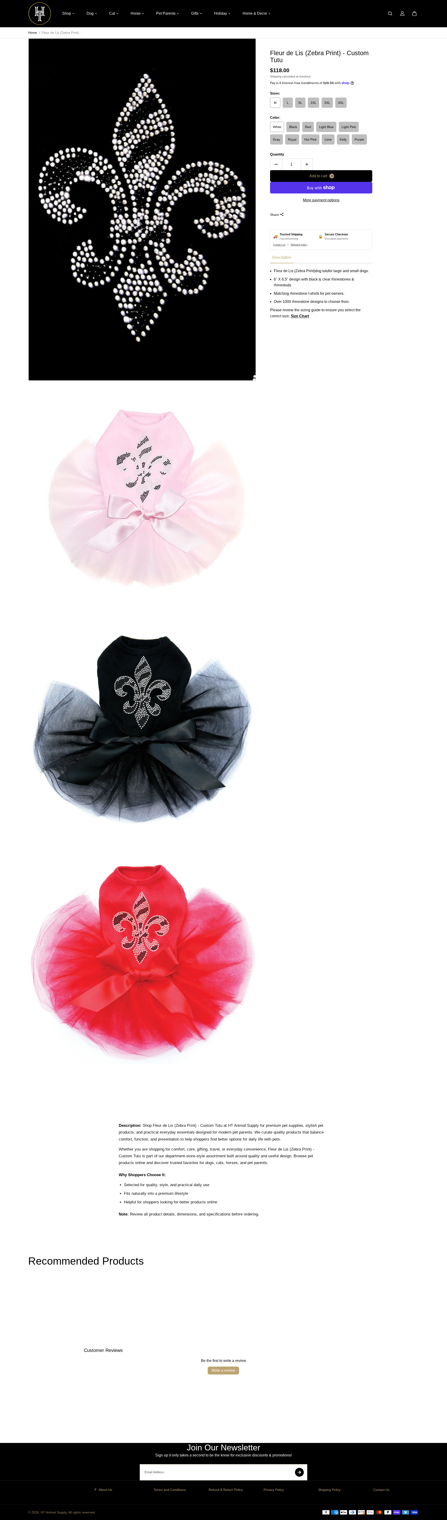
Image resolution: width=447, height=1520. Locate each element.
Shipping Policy (329, 1490)
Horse (136, 13)
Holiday (220, 13)
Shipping (275, 76)
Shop (66, 13)
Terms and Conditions (170, 1490)
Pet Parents (166, 13)
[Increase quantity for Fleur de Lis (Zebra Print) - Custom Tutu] (307, 164)
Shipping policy (299, 244)
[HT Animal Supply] (39, 13)
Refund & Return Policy (226, 1490)
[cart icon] (414, 13)
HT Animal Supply (54, 1512)
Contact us (279, 244)
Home (32, 32)
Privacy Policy (274, 1490)
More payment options (321, 200)
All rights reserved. (82, 1512)
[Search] (390, 13)
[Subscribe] (299, 1472)
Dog (90, 13)
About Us (105, 1490)
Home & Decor (255, 13)
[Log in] (402, 13)
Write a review (223, 1370)
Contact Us (381, 1490)
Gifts (195, 13)
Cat (112, 13)
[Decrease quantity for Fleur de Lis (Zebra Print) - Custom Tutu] (276, 164)
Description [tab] (281, 257)
